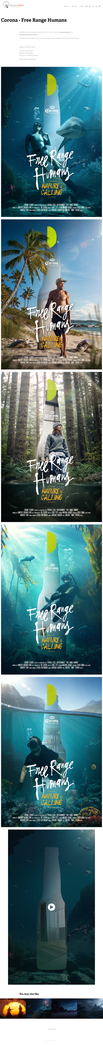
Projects (67, 6)
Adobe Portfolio (54, 1040)
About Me (74, 6)
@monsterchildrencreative (28, 34)
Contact (81, 6)
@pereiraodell (65, 32)
